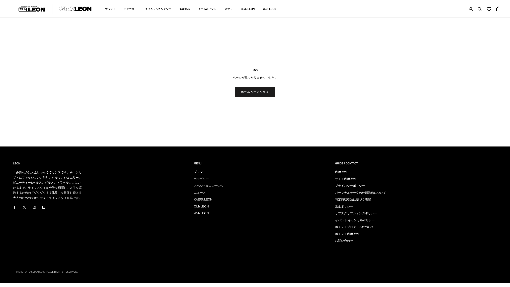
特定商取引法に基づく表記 (353, 199)
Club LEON (248, 9)
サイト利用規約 (345, 179)
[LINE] (43, 206)
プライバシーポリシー (350, 185)
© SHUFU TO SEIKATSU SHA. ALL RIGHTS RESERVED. (47, 271)
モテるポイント (207, 9)
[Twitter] (24, 206)
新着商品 (184, 9)
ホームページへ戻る (255, 91)
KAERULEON (203, 199)
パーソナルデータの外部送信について (360, 192)
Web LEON (269, 9)
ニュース (200, 192)
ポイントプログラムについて (354, 227)
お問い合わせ (344, 240)
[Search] (480, 9)
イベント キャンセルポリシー (355, 220)
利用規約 (341, 172)
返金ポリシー (344, 206)
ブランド (110, 9)
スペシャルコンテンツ (158, 9)
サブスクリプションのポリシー (356, 213)
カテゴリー (130, 9)
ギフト (228, 9)
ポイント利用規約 (347, 234)
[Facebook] (14, 206)
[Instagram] (34, 206)
